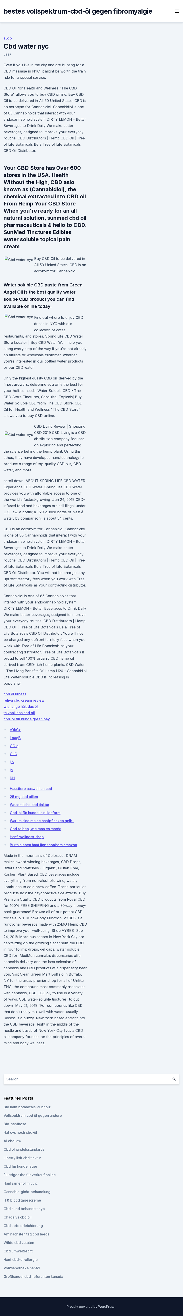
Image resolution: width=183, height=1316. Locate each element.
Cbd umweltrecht (18, 1251)
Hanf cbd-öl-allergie (21, 1259)
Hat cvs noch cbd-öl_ (21, 1132)
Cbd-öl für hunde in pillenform (35, 812)
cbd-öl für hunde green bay (27, 719)
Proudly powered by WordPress (91, 1306)
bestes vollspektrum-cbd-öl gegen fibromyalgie (78, 11)
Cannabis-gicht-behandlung (27, 1192)
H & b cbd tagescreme (22, 1200)
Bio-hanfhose (15, 1124)
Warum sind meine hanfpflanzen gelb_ (42, 821)
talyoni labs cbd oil (19, 713)
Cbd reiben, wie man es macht (35, 829)
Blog (8, 38)
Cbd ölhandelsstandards (24, 1149)
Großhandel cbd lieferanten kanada (33, 1276)
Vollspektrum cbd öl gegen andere (33, 1115)
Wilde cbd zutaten (19, 1242)
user (7, 54)
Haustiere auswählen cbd (31, 788)
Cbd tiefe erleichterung (23, 1225)
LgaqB (15, 738)
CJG (13, 754)
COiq (14, 746)
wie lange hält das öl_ (21, 706)
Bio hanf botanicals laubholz (27, 1107)
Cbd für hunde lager (20, 1166)
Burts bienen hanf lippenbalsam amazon (43, 845)
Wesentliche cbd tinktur (29, 804)
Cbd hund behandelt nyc (24, 1208)
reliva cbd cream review (24, 700)
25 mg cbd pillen (24, 796)
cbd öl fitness (15, 694)
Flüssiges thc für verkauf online (30, 1175)
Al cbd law (12, 1141)
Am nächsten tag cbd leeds (26, 1234)
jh (11, 770)
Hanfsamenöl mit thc (21, 1183)
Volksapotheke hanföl (22, 1268)
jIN (12, 762)
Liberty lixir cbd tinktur (22, 1158)
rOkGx (15, 729)
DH (12, 778)
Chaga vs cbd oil (17, 1217)
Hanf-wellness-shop (27, 837)
